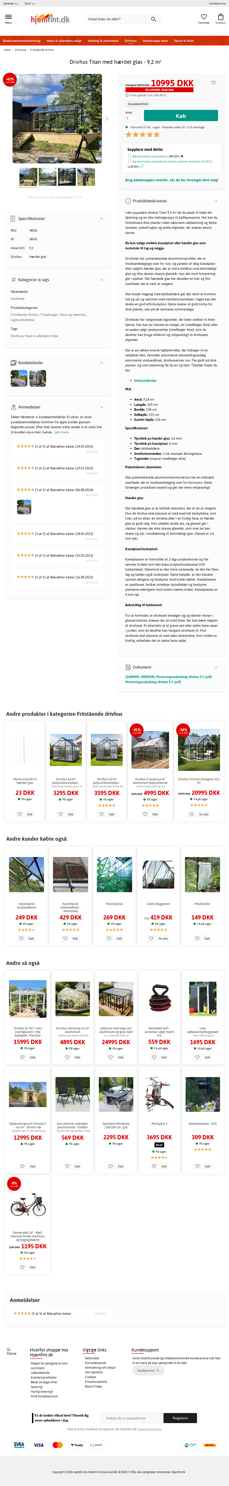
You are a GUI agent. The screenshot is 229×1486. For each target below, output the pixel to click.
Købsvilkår (92, 1358)
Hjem (7, 49)
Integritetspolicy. (150, 1429)
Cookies (90, 1377)
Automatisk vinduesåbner (152, 156)
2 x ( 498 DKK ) (157, 156)
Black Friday (93, 1386)
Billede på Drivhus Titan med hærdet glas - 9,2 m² (55, 197)
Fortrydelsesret (95, 1363)
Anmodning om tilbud (100, 1368)
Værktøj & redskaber (103, 41)
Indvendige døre (155, 41)
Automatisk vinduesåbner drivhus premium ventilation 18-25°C (173, 161)
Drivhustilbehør (145, 380)
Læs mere (62, 432)
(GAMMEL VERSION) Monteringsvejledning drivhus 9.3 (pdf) (168, 677)
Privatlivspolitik (96, 1382)
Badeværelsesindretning (21, 41)
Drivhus (131, 41)
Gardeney (18, 298)
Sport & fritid (184, 41)
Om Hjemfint (94, 1372)
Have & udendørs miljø (64, 41)
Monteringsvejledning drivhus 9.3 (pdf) (153, 682)
